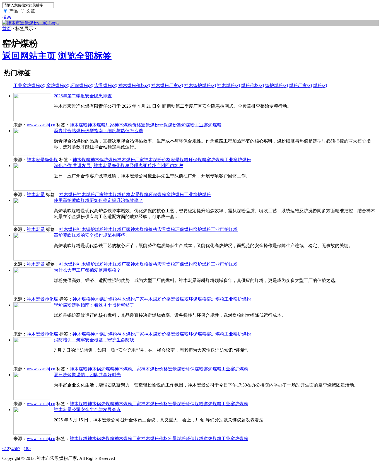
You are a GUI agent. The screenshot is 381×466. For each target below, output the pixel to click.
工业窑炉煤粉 (29, 85)
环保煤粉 (81, 85)
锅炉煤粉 (276, 85)
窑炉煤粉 (57, 85)
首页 (6, 28)
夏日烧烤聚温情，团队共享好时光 (87, 374)
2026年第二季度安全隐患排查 (83, 95)
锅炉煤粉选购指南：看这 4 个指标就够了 (94, 305)
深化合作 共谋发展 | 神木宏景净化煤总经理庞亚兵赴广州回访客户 (118, 165)
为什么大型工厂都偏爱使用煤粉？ (87, 270)
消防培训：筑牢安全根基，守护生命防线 (94, 339)
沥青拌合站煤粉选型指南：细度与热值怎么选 (98, 130)
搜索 (6, 17)
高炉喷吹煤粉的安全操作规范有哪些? (90, 235)
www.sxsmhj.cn (41, 124)
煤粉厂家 (300, 85)
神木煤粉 (228, 85)
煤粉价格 (252, 85)
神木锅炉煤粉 (200, 85)
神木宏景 (36, 194)
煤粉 (320, 85)
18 (26, 448)
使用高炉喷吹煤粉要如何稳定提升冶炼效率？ (98, 200)
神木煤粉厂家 (167, 85)
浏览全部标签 (85, 56)
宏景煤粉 (105, 85)
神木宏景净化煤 (42, 159)
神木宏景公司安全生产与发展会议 (87, 409)
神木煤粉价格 (134, 85)
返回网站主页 (29, 56)
